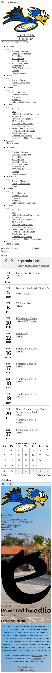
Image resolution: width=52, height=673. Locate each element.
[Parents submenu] (7, 107)
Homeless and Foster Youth (23, 131)
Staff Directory (18, 66)
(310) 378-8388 (14, 524)
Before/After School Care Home (25, 114)
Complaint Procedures (26, 667)
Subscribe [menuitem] (45, 265)
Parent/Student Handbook (22, 119)
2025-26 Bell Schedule (21, 68)
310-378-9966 (37, 656)
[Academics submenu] (7, 78)
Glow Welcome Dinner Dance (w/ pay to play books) (31, 410)
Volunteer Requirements (22, 136)
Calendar (15, 70)
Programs (16, 97)
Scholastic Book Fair (26, 348)
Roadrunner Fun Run (27, 429)
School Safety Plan (20, 63)
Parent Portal (17, 109)
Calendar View (44, 475)
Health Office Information (23, 128)
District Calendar (19, 73)
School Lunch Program (21, 54)
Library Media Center (21, 83)
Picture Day (22, 333)
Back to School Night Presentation (26, 138)
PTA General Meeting (27, 318)
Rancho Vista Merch (20, 133)
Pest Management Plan (26, 670)
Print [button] (20, 265)
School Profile (18, 58)
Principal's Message (20, 51)
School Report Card (20, 61)
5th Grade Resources (20, 121)
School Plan (17, 56)
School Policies (18, 92)
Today (4, 475)
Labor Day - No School (28, 273)
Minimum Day (23, 303)
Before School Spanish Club (24, 102)
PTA (14, 111)
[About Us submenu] (7, 49)
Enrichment (16, 99)
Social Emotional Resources (23, 126)
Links (14, 85)
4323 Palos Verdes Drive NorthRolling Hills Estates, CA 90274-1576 (17, 521)
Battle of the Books (20, 95)
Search (4, 248)
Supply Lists (17, 116)
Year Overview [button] (31, 265)
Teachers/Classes (19, 80)
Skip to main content (9, 2)
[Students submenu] (7, 90)
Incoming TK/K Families (22, 123)
